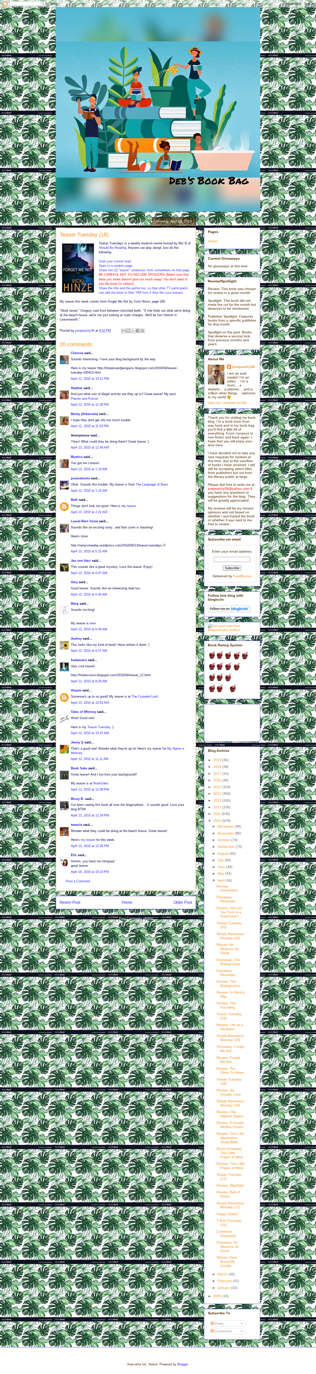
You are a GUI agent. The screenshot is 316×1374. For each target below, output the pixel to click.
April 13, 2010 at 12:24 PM (90, 815)
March (222, 1274)
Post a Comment (78, 881)
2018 (217, 767)
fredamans (79, 660)
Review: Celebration (227, 888)
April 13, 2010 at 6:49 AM (89, 629)
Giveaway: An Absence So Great (228, 1246)
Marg (75, 603)
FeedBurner (242, 576)
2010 (217, 821)
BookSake (100, 783)
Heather (76, 388)
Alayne (76, 690)
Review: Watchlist (230, 1185)
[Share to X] (133, 330)
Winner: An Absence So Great (228, 949)
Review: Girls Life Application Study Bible (230, 1138)
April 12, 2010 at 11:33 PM (90, 426)
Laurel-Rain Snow (84, 521)
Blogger (182, 1364)
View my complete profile (227, 403)
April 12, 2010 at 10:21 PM (90, 378)
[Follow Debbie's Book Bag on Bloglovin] (229, 611)
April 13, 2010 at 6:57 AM (89, 650)
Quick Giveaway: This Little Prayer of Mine (230, 1153)
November (226, 833)
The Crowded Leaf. (145, 696)
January (224, 1288)
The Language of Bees (152, 484)
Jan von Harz (81, 560)
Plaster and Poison (84, 398)
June (221, 867)
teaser (131, 506)
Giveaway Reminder (226, 899)
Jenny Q (77, 742)
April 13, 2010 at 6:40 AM (89, 594)
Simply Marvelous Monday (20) (230, 936)
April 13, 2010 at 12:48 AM (90, 447)
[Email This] (123, 330)
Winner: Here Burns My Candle (227, 1261)
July (221, 860)
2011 (217, 814)
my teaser (88, 840)
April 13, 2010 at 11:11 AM (89, 759)
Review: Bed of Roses (228, 1194)
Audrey (76, 638)
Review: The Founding (226, 1005)
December (226, 826)
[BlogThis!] (128, 330)
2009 (217, 1296)
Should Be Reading (112, 248)
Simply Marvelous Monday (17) (230, 1205)
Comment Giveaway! (227, 1233)
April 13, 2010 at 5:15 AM (89, 551)
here (93, 623)
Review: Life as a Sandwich (230, 1027)
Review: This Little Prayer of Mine (231, 1166)
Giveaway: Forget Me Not (230, 1049)
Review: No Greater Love (229, 1092)
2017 (217, 774)
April (221, 880)
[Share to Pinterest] (142, 330)
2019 (217, 760)
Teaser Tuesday (98, 727)
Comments (223, 1331)
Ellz (74, 855)
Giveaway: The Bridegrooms (228, 962)
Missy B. (77, 799)
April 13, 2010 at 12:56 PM (90, 846)
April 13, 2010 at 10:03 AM (90, 703)
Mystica (76, 457)
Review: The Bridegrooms (228, 983)
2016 (217, 780)
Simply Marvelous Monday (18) (230, 1103)
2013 (217, 800)
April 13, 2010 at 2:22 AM (89, 512)
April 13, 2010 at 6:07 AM (89, 573)
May (221, 873)
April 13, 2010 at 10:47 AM (90, 733)
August (223, 853)
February (225, 1281)
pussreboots (80, 478)
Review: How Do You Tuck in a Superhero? (229, 912)
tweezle (76, 825)
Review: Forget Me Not (228, 1060)
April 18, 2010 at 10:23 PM (90, 872)
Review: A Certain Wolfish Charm (230, 1125)
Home (127, 902)
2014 (217, 793)
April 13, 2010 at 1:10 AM (89, 469)
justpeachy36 (243, 367)
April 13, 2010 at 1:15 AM (89, 490)
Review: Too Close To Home (230, 1071)
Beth (74, 500)
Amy (74, 582)
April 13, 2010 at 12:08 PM (90, 789)
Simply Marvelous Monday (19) (230, 1038)
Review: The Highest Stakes (230, 1114)
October (224, 840)
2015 (217, 787)
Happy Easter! (228, 1214)
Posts (218, 1323)
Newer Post (70, 902)
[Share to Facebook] (137, 330)
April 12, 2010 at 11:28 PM (90, 404)
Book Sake (79, 768)
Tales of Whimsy (83, 712)
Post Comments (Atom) (136, 918)
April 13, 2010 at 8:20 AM (89, 681)
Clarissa (77, 353)
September (226, 847)
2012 (217, 807)
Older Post (183, 902)
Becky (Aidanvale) (84, 414)
